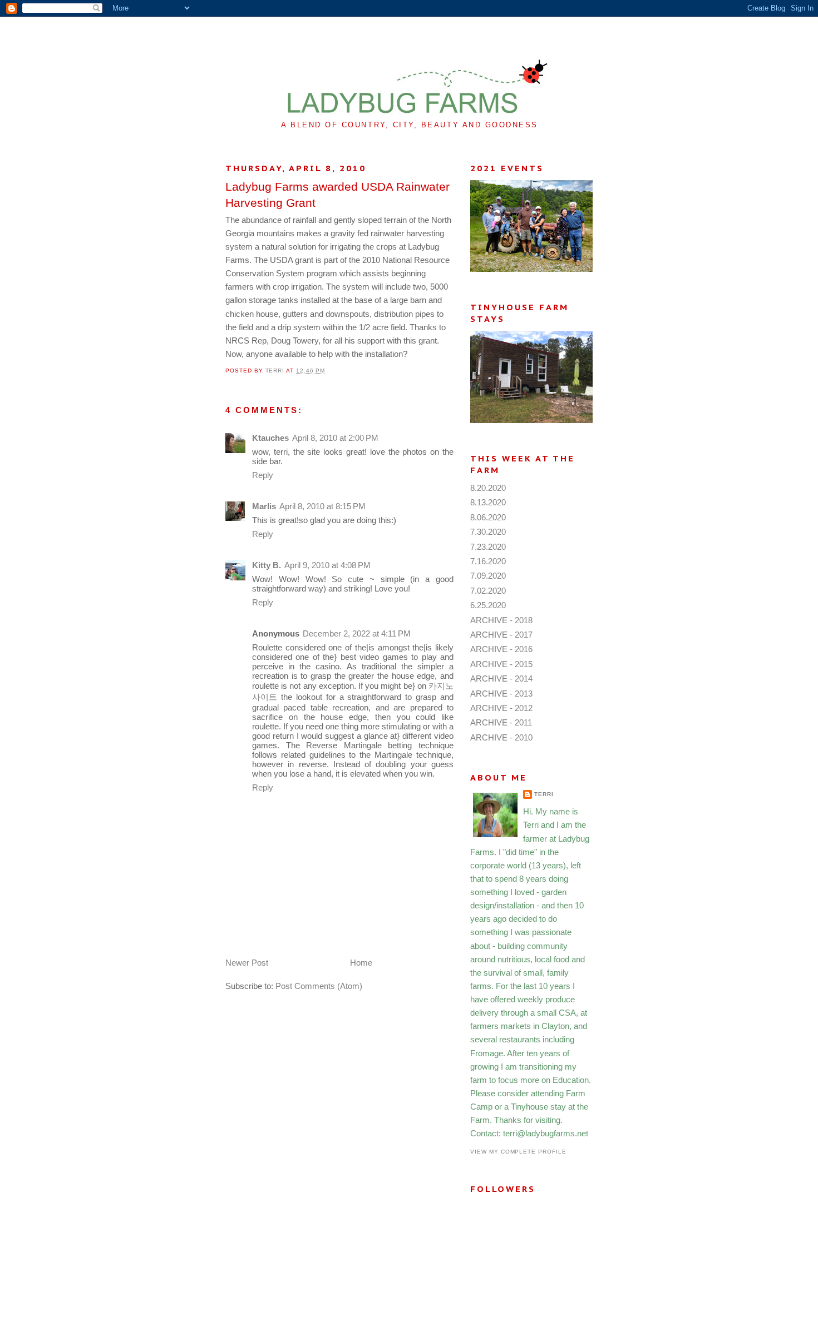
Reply (262, 475)
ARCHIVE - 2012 (501, 708)
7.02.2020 (488, 590)
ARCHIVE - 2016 (501, 649)
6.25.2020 (488, 605)
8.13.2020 (488, 502)
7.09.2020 (488, 575)
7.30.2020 (488, 531)
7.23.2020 (488, 546)
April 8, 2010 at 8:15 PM (322, 506)
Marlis (264, 506)
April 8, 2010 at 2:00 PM (335, 438)
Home (361, 962)
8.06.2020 (488, 517)
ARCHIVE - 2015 (501, 664)
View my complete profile (518, 1152)
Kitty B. (266, 565)
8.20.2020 (488, 488)
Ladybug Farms (409, 42)
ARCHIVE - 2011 (501, 722)
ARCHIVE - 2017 (501, 634)
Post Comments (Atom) (318, 986)
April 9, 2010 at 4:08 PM (327, 565)
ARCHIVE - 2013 (501, 693)
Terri (544, 794)
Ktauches (270, 438)
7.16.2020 (488, 561)
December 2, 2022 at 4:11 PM (357, 633)
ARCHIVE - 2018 (501, 620)
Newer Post (246, 962)
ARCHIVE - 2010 (501, 737)
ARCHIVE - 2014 (501, 678)
